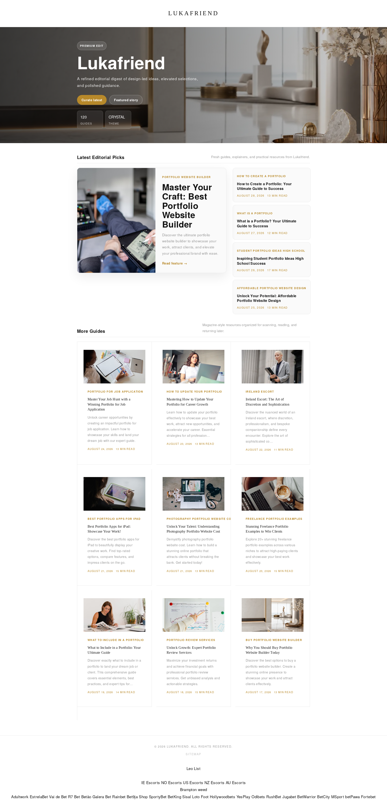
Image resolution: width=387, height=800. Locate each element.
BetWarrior (306, 796)
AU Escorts (236, 782)
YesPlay (243, 796)
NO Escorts (171, 782)
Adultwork (19, 796)
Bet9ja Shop (137, 796)
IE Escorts (150, 782)
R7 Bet (74, 796)
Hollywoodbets (222, 796)
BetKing (174, 796)
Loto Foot (200, 796)
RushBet (273, 796)
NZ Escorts (214, 782)
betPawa (352, 796)
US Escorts (193, 782)
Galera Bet (101, 796)
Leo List (193, 768)
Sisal (186, 796)
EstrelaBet (39, 796)
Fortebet (368, 796)
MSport (337, 796)
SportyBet (157, 796)
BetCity (323, 796)
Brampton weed (193, 789)
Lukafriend (193, 13)
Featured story (126, 100)
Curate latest (92, 100)
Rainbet (118, 796)
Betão (86, 796)
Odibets (258, 796)
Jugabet (289, 796)
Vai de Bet (58, 796)
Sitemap (193, 754)
